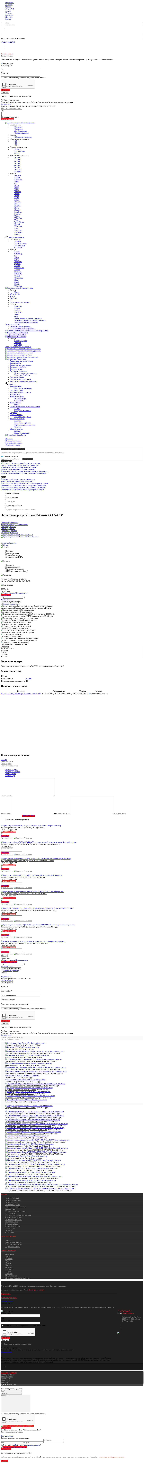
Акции (8, 11)
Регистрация (10, 25)
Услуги (3, 477)
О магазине (9, 3)
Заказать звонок (7, 54)
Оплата (8, 7)
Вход (7, 23)
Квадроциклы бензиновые (15, 1211)
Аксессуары (10, 1228)
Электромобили (11, 1224)
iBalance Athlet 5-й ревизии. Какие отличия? (18, 469)
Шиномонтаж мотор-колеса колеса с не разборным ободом (23, 485)
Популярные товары (13, 441)
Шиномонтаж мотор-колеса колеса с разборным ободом (22, 490)
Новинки (8, 439)
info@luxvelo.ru (128, 1313)
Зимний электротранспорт (15, 1207)
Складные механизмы (22, 411)
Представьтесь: (120, 813)
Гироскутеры (10, 1209)
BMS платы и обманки (23, 388)
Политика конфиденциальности (17, 1278)
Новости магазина (10, 457)
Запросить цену (21, 1447)
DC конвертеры (20, 398)
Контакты (9, 15)
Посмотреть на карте (36, 1290)
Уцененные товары (12, 445)
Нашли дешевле (7, 981)
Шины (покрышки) (21, 433)
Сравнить (13, 543)
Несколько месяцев (12, 772)
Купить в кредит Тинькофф (11, 602)
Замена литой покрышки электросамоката (17, 481)
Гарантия (8, 1274)
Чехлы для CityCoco (22, 375)
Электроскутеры (11, 1203)
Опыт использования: (9, 766)
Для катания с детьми (22, 417)
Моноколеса (10, 1213)
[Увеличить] (17, 535)
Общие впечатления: (62, 813)
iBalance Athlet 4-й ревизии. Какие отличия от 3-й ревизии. (23, 473)
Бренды (8, 19)
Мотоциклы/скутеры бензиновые (18, 1215)
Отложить (5, 543)
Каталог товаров (7, 119)
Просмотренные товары (10, 1039)
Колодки (17, 421)
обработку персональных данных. (27, 1445)
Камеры (17, 431)
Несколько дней (11, 770)
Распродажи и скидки (13, 443)
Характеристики (7, 525)
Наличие (4, 527)
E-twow (29, 678)
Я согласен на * (22, 1445)
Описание (5, 523)
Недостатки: (5, 813)
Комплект (4, 533)
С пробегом (9, 1232)
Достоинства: (6, 795)
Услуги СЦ (9, 9)
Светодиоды (19, 401)
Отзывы (8, 13)
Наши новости (6, 461)
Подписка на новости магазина (13, 449)
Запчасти (8, 1230)
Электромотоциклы (13, 1226)
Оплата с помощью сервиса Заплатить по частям (19, 465)
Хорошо (4, 1461)
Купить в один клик (26, 1426)
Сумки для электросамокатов (25, 373)
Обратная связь (11, 1276)
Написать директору (9, 1298)
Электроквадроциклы (13, 1220)
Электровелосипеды (13, 1200)
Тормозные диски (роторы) (24, 425)
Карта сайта (5, 1294)
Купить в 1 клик (7, 599)
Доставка (8, 5)
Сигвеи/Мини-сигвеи (13, 1217)
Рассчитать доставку (11, 604)
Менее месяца (10, 774)
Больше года (10, 776)
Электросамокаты (12, 1198)
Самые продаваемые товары (12, 1037)
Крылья (17, 409)
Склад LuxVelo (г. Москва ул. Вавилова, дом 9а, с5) (20, 694)
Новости (8, 17)
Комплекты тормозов (22, 423)
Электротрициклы (12, 1205)
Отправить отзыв (28, 816)
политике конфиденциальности (112, 1457)
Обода (16, 405)
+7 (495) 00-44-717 (8, 42)
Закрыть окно (6, 104)
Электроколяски (11, 1222)
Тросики (17, 427)
